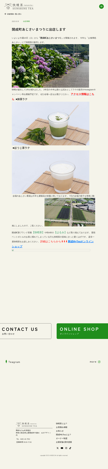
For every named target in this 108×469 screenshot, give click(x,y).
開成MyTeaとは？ (63, 434)
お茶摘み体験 (61, 427)
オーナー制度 (61, 438)
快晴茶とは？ (61, 423)
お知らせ (60, 431)
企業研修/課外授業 (64, 442)
